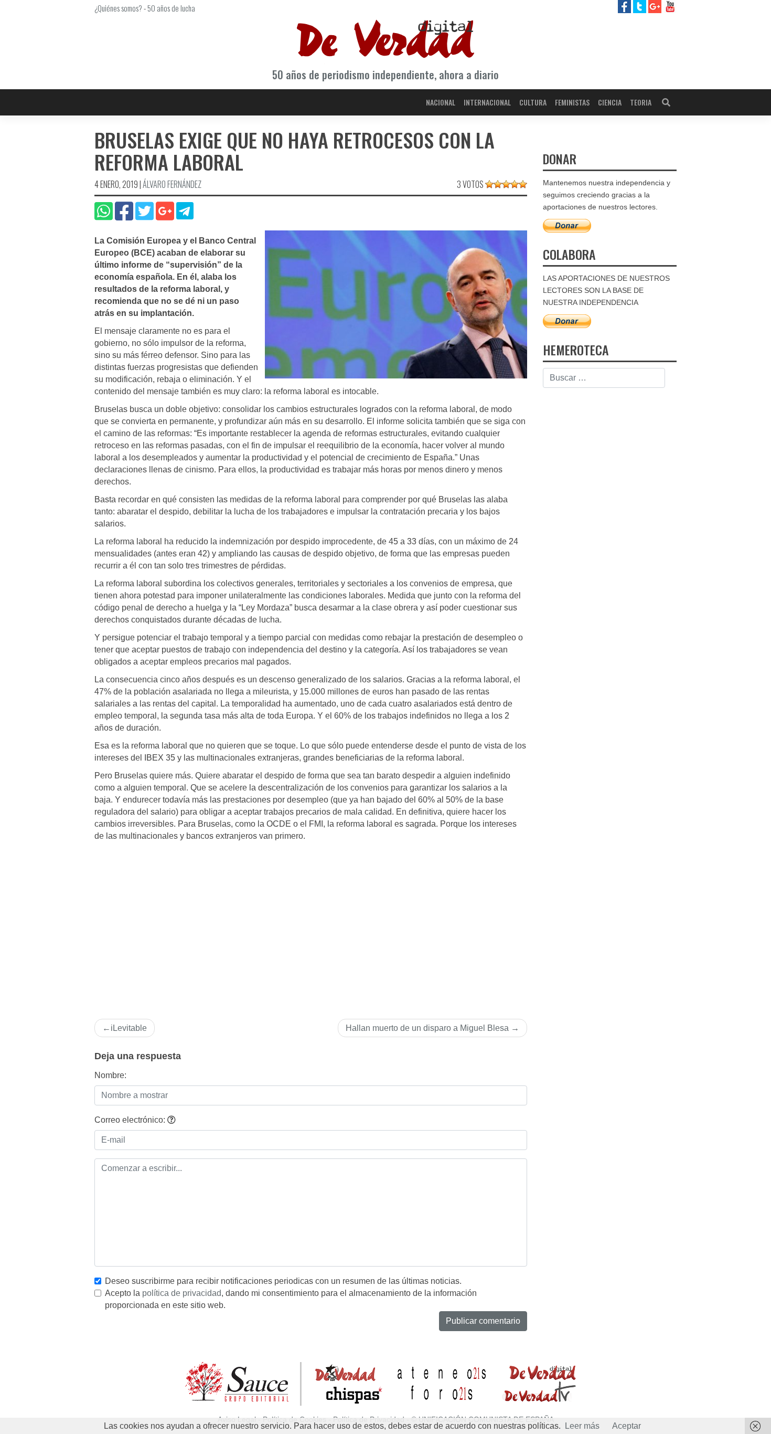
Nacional (440, 102)
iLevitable (129, 1028)
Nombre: (110, 1075)
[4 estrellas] (514, 184)
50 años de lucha (171, 8)
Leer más (582, 1425)
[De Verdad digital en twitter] (640, 6)
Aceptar (626, 1425)
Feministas (572, 102)
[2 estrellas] (498, 184)
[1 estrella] (489, 184)
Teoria (640, 102)
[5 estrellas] (523, 184)
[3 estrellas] (506, 184)
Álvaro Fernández (172, 184)
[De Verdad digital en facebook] (625, 6)
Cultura (533, 102)
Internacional (487, 102)
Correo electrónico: (130, 1119)
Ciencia (610, 102)
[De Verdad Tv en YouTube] (670, 6)
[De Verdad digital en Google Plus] (655, 6)
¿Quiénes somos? (118, 8)
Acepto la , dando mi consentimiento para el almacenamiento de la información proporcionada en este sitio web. (291, 1299)
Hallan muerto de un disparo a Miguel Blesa (427, 1028)
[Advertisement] (310, 921)
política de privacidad (181, 1293)
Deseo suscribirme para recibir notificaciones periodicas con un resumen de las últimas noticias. (283, 1281)
